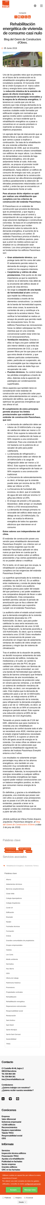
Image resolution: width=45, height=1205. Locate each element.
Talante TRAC (8, 1133)
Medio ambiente (25, 849)
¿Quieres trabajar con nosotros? (16, 1087)
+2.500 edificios (8, 1125)
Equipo (8, 922)
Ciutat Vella (10, 893)
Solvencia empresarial (11, 1122)
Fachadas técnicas (13, 926)
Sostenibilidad (11, 1039)
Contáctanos (7, 1085)
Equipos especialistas (11, 1130)
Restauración (11, 1015)
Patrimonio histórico (13, 983)
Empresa (6, 1116)
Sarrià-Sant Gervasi (13, 1034)
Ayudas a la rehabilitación (13, 1159)
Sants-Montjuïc (11, 1030)
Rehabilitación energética (14, 851)
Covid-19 (9, 908)
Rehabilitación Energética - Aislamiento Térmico (23, 866)
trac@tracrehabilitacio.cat (13, 1079)
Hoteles (9, 950)
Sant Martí (10, 1025)
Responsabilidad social (14, 1011)
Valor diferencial (9, 1119)
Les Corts (9, 954)
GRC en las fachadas (11, 1170)
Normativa (10, 964)
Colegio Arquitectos (13, 903)
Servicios (6, 1150)
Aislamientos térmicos (14, 884)
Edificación (10, 912)
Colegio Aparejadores (14, 898)
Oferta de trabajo (12, 978)
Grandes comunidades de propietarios (20, 940)
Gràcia (8, 936)
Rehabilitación (10, 849)
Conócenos (9, 1110)
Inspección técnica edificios (14, 1153)
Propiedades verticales (14, 992)
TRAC (8, 1044)
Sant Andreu (10, 1020)
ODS (8, 973)
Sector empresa (9, 1164)
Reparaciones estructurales (16, 1006)
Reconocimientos (9, 1127)
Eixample (9, 917)
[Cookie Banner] (22, 1188)
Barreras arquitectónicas (15, 889)
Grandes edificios (9, 1167)
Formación (10, 931)
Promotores (10, 987)
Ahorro (29, 851)
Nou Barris (10, 969)
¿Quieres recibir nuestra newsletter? (18, 1090)
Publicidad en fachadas (12, 1161)
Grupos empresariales (14, 945)
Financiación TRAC (10, 1156)
